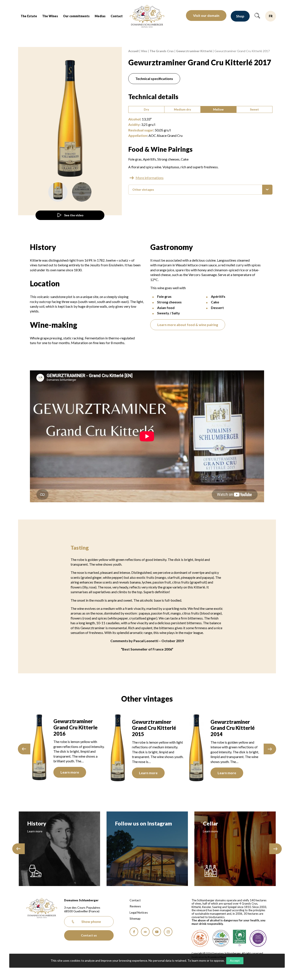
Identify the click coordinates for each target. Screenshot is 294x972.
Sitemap (135, 918)
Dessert (217, 308)
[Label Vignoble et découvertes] (239, 938)
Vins (144, 51)
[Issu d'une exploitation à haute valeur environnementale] (200, 938)
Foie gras (135, 159)
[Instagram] (168, 931)
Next (270, 749)
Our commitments (76, 16)
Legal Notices (139, 912)
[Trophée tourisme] (258, 938)
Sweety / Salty (168, 313)
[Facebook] (134, 931)
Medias (100, 16)
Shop (240, 16)
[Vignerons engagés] (220, 938)
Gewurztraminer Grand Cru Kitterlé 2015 (103, 728)
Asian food (166, 308)
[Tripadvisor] (145, 931)
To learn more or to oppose (205, 960)
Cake (185, 159)
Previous (24, 749)
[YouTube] (156, 931)
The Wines (50, 16)
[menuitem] (29, 16)
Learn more (97, 773)
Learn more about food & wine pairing (187, 325)
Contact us (89, 935)
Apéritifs (149, 159)
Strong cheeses (168, 159)
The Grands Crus (162, 51)
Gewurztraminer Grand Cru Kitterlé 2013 (260, 728)
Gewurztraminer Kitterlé (194, 51)
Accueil (133, 51)
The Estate (29, 16)
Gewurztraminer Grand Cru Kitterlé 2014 (182, 728)
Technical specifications (154, 78)
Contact (117, 16)
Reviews (135, 906)
